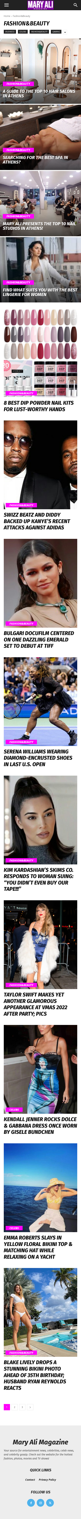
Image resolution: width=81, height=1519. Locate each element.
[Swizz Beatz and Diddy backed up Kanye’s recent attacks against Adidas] (40, 464)
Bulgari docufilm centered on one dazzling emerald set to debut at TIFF (39, 639)
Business (10, 31)
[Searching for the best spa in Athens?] (40, 137)
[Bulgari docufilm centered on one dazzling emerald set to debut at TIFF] (40, 583)
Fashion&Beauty (39, 31)
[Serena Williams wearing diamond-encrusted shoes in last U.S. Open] (40, 701)
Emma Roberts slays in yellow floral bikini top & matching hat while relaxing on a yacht (38, 1247)
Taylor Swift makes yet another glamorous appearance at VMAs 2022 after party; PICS (35, 1004)
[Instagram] (40, 1503)
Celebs (22, 31)
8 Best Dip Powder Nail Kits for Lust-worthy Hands (39, 406)
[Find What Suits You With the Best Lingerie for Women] (40, 269)
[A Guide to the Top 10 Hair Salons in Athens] (40, 71)
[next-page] (30, 1407)
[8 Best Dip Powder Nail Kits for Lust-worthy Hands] (40, 353)
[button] (6, 5)
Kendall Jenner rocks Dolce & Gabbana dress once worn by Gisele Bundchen (40, 1125)
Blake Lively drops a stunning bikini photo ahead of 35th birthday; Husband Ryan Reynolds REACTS (35, 1375)
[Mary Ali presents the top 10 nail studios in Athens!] (40, 203)
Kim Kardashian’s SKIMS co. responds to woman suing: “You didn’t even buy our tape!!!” (38, 879)
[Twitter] (50, 1503)
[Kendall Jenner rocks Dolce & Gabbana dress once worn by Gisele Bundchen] (40, 1069)
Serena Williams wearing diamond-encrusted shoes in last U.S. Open (38, 757)
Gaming (56, 31)
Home (7, 16)
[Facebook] (31, 1503)
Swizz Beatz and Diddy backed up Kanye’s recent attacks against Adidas (37, 521)
